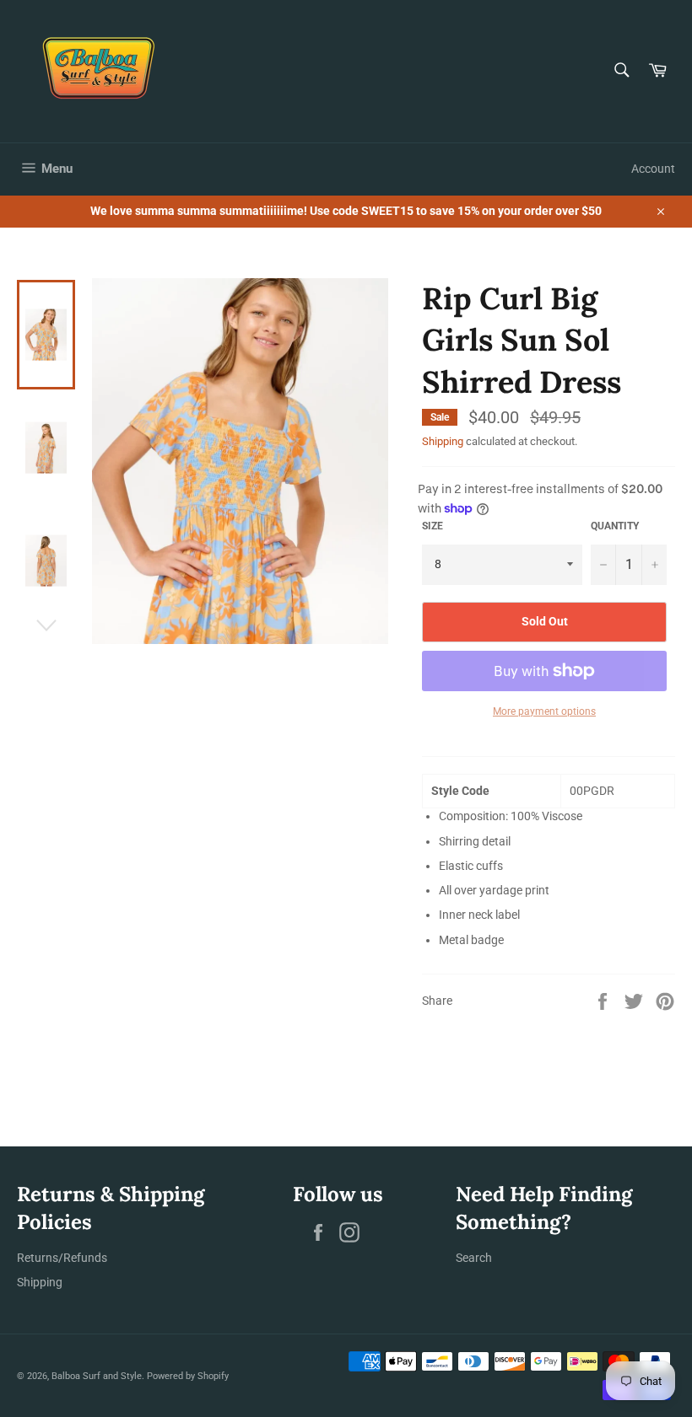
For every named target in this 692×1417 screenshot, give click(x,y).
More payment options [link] (544, 711)
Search (474, 1257)
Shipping (442, 441)
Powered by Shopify (188, 1376)
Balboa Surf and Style (96, 1376)
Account (653, 168)
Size (432, 526)
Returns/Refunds (62, 1257)
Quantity (615, 526)
